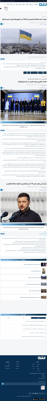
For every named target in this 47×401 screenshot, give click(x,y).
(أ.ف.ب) (40, 233)
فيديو (11, 4)
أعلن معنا (17, 364)
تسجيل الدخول (11, 1)
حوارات (9, 364)
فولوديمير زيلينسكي (34, 72)
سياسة (25, 72)
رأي (13, 4)
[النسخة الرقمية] (6, 9)
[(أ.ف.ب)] (44, 234)
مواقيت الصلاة (34, 1)
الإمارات (35, 4)
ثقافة (20, 4)
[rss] (37, 393)
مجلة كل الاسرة (7, 368)
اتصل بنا (44, 376)
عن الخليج (43, 375)
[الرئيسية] (41, 359)
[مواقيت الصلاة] (0, 9)
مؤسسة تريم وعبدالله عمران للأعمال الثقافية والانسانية (37, 373)
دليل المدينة (17, 368)
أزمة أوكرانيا (40, 72)
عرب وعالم (31, 4)
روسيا (29, 72)
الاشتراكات (17, 366)
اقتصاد (27, 4)
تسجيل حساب (7, 1)
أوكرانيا (45, 72)
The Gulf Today (7, 366)
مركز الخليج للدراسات (42, 378)
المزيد (8, 4)
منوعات (17, 4)
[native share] (1, 24)
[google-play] (42, 399)
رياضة (23, 4)
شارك (3, 87)
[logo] (43, 4)
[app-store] (36, 399)
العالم (42, 16)
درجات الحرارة (31, 1)
